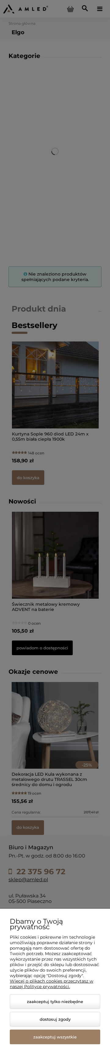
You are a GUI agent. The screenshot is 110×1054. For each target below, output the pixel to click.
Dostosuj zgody (55, 1019)
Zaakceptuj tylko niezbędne (55, 1001)
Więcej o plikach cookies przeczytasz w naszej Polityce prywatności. (51, 983)
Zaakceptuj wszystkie (55, 1036)
